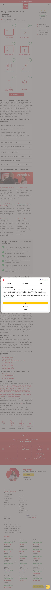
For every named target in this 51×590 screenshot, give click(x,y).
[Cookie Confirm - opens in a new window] (43, 279)
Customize (25, 306)
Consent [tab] (9, 283)
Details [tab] (41, 283)
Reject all (25, 309)
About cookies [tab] (25, 283)
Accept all (25, 303)
